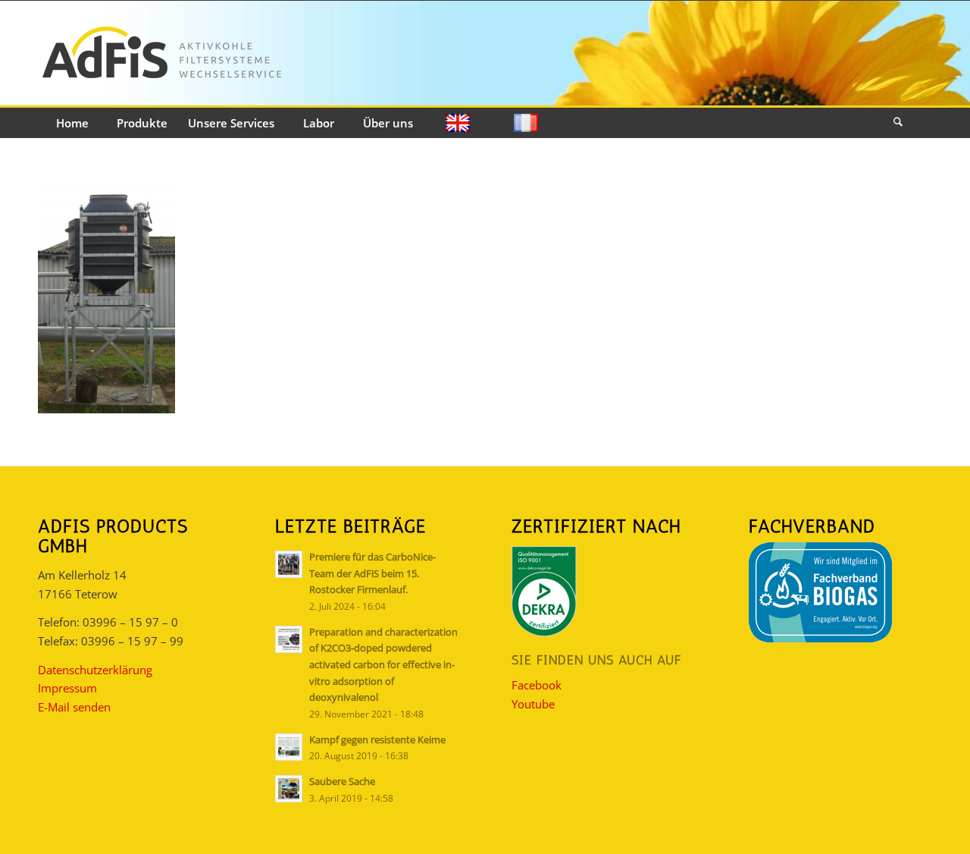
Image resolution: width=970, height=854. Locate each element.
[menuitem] (72, 123)
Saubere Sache (342, 781)
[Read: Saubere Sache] (288, 788)
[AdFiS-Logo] (161, 55)
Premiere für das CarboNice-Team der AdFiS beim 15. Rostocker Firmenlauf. (372, 573)
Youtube (533, 703)
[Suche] (898, 123)
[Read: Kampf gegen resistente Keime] (288, 747)
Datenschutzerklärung (95, 669)
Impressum (67, 687)
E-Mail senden (74, 706)
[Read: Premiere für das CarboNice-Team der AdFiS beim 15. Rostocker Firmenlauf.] (288, 564)
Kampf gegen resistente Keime (377, 739)
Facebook (537, 684)
